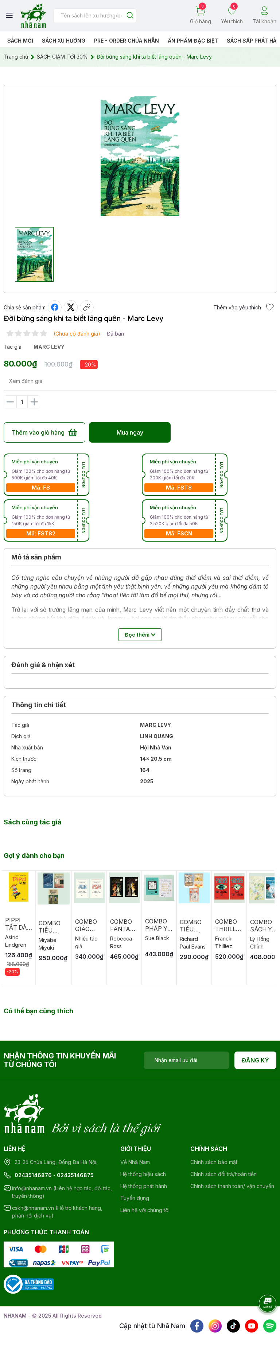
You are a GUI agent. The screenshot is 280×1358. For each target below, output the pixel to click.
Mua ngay (130, 432)
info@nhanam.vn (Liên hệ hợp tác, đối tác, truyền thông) (62, 1192)
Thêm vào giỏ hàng (38, 432)
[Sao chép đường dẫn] (87, 307)
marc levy (49, 347)
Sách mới (20, 40)
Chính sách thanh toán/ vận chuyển (232, 1186)
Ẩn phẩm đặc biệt (193, 40)
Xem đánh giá (25, 381)
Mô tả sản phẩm (36, 557)
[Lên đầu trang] (259, 1323)
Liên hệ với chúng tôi (145, 1210)
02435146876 (33, 1175)
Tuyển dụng (134, 1198)
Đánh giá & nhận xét (43, 665)
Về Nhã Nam (135, 1162)
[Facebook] (196, 1326)
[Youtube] (251, 1326)
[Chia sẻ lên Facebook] (55, 307)
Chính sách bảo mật (213, 1162)
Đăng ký (255, 1060)
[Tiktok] (233, 1326)
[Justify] (130, 16)
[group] (140, 156)
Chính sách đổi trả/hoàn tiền (223, 1174)
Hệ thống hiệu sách (143, 1174)
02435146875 (75, 1175)
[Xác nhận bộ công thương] (29, 1283)
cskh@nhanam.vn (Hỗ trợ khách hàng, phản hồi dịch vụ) (57, 1212)
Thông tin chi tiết (38, 705)
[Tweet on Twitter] (71, 307)
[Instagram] (215, 1326)
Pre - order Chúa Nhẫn (126, 40)
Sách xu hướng (63, 40)
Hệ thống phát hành (143, 1186)
